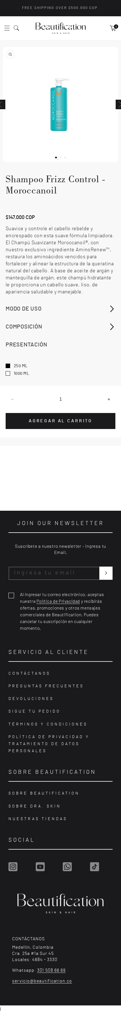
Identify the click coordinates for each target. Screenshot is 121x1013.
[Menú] (10, 28)
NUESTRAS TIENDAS (37, 819)
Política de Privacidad (58, 601)
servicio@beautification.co (42, 981)
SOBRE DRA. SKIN (34, 806)
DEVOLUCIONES (31, 699)
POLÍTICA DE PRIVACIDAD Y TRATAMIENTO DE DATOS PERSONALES (48, 744)
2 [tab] (62, 159)
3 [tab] (67, 159)
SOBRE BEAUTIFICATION (44, 793)
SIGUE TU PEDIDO (34, 711)
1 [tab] (58, 159)
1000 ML (22, 373)
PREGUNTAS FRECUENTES (46, 686)
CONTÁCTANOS (29, 674)
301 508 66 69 (51, 970)
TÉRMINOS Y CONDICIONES (48, 724)
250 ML (21, 366)
